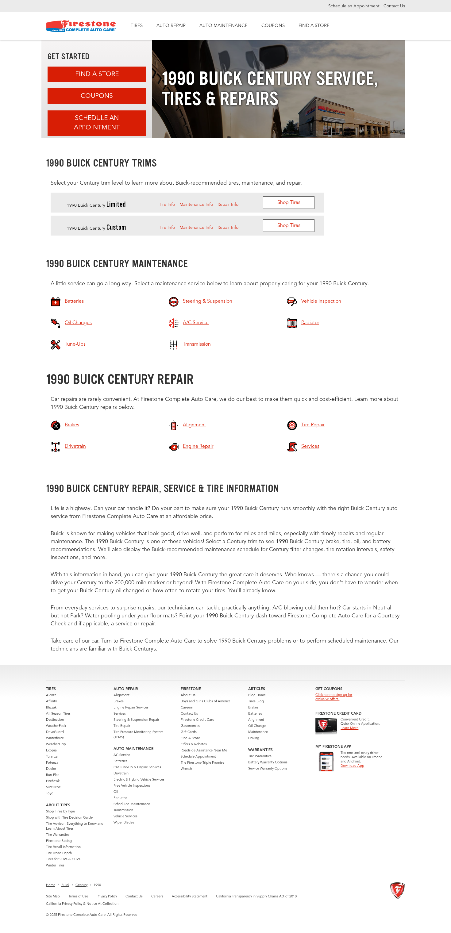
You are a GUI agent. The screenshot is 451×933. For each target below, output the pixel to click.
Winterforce (55, 738)
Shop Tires (288, 202)
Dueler (51, 769)
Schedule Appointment (198, 756)
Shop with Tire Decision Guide (69, 818)
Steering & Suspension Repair (136, 720)
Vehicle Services (125, 816)
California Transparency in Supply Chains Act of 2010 (256, 896)
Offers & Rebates (194, 744)
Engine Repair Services (131, 707)
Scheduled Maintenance (132, 804)
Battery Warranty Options (267, 762)
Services (120, 714)
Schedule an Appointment (354, 6)
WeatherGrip (56, 744)
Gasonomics (190, 726)
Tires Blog (256, 701)
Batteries (120, 761)
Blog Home (257, 695)
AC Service (122, 755)
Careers (187, 707)
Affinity (51, 701)
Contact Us (394, 6)
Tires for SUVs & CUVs (63, 859)
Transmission (123, 810)
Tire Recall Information (63, 847)
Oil (116, 792)
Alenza (51, 695)
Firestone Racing (59, 841)
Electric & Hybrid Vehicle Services (139, 779)
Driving (253, 738)
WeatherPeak (56, 726)
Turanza (52, 756)
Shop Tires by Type (60, 811)
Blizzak (51, 707)
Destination (55, 720)
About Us (188, 695)
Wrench (186, 769)
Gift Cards (189, 732)
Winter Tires (55, 865)
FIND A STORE (314, 26)
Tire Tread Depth (59, 853)
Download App (352, 766)
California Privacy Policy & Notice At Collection (82, 904)
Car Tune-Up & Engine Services (137, 767)
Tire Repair (122, 726)
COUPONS (273, 26)
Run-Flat (52, 775)
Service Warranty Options (267, 768)
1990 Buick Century (96, 205)
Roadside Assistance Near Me (204, 750)
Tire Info (167, 204)
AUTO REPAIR (171, 26)
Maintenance (258, 732)
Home (50, 885)
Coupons (97, 96)
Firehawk (53, 781)
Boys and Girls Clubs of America (205, 701)
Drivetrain (121, 773)
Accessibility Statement (189, 896)
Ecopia (51, 750)
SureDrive (53, 787)
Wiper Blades (124, 822)
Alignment (121, 695)
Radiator (120, 798)
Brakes (119, 701)
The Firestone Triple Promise (202, 763)
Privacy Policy (107, 896)
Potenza (52, 763)
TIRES (137, 26)
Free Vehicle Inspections (132, 786)
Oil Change (257, 726)
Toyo (49, 793)
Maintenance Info (196, 204)
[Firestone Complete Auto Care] (81, 26)
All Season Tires (58, 714)
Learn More (349, 728)
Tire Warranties (57, 835)
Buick (65, 885)
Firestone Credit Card (197, 720)
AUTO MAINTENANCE (223, 26)
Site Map (53, 896)
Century (81, 885)
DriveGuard (55, 732)
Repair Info (228, 204)
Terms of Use (78, 896)
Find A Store (97, 74)
